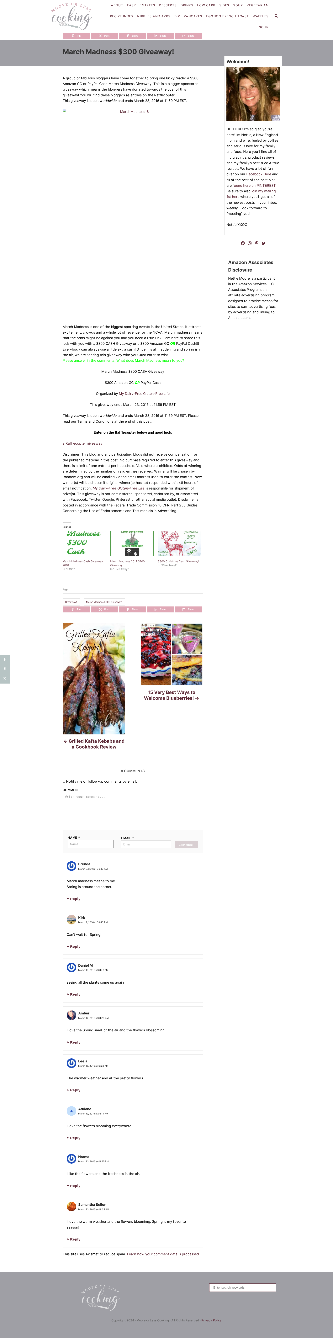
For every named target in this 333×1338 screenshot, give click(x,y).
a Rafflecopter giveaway (82, 443)
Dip (177, 16)
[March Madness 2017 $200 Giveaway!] (132, 543)
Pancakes (193, 16)
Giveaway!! (71, 601)
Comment (71, 790)
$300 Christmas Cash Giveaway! (178, 561)
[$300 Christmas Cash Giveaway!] (180, 543)
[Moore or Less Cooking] (73, 16)
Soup (264, 27)
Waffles (261, 16)
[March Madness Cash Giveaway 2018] (84, 543)
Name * (74, 837)
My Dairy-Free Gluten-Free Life (144, 394)
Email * (127, 838)
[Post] (5, 679)
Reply (75, 899)
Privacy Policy (211, 1320)
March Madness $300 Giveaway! (104, 601)
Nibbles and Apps (153, 16)
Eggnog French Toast (227, 16)
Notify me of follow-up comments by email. (101, 781)
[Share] (5, 659)
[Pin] (5, 669)
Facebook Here (258, 174)
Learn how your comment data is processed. (163, 1254)
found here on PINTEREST (254, 185)
